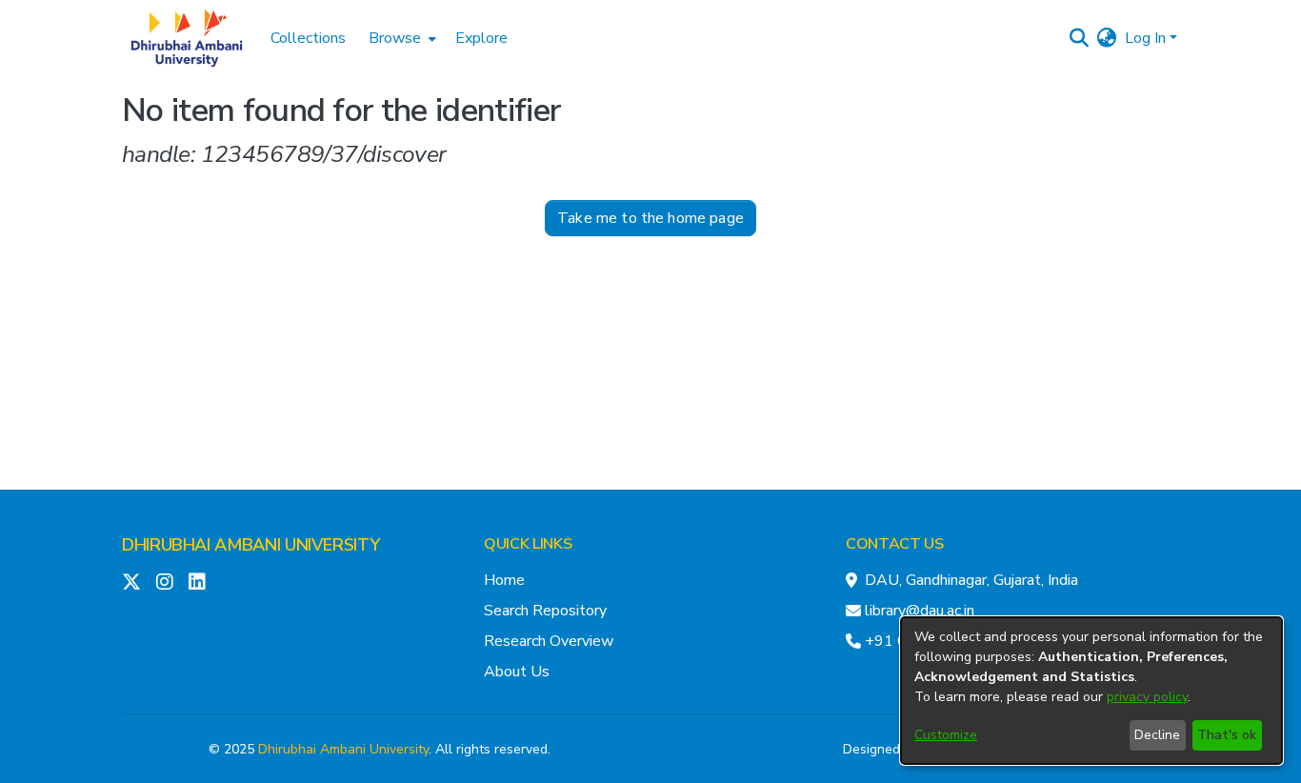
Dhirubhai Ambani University (343, 749)
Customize (945, 735)
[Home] (186, 38)
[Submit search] (1079, 38)
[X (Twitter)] (131, 582)
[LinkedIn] (197, 582)
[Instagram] (164, 582)
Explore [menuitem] (481, 38)
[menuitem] (400, 38)
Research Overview (548, 641)
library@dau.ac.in (919, 610)
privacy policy (1147, 697)
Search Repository (545, 610)
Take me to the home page (650, 218)
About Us (517, 671)
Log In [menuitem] (1145, 38)
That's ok (1226, 735)
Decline (1157, 735)
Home (504, 580)
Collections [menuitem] (308, 38)
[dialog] (1091, 690)
